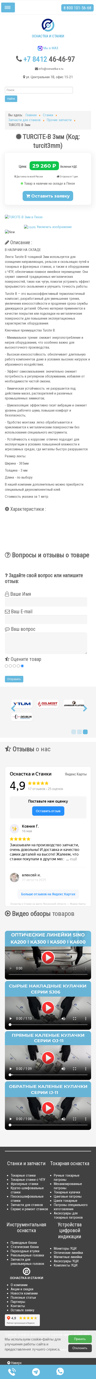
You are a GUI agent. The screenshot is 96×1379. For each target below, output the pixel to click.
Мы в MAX (50, 48)
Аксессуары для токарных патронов (68, 1215)
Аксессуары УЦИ (66, 1261)
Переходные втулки (25, 1251)
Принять (80, 1339)
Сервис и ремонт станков (29, 1209)
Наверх (16, 1363)
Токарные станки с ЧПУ (28, 1180)
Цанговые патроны (68, 1196)
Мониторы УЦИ (65, 1248)
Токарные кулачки (67, 1192)
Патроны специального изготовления (71, 1207)
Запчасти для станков (27, 1205)
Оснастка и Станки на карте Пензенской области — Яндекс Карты (48, 904)
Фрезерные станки (24, 1184)
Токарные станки (23, 1175)
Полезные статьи (23, 1297)
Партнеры (18, 1302)
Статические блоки (25, 1247)
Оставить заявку (50, 196)
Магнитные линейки (68, 1257)
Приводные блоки (24, 1243)
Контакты (18, 1306)
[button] (13, 709)
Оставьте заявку (22, 1310)
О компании (19, 1285)
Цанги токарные (65, 1201)
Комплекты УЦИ (65, 1265)
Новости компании (24, 1293)
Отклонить (79, 1348)
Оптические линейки (68, 1253)
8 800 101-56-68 (77, 7)
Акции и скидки (22, 1289)
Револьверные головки (27, 1255)
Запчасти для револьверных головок (27, 1261)
